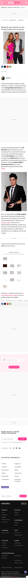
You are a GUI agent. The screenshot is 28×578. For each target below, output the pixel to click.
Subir (23, 503)
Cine (15, 300)
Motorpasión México (18, 567)
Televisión (4, 467)
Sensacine (16, 522)
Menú (2, 3)
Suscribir (22, 438)
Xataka (3, 512)
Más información (15, 576)
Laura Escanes (5, 479)
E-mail (10, 67)
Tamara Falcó (17, 473)
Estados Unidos (9, 300)
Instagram (16, 448)
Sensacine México (18, 560)
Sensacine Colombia (18, 562)
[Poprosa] (14, 3)
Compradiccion (5, 547)
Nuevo (26, 3)
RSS (20, 448)
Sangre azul (17, 463)
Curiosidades (19, 300)
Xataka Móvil (4, 514)
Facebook (2, 67)
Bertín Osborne (13, 20)
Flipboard (8, 67)
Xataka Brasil (4, 558)
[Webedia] (5, 504)
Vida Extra (16, 514)
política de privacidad (17, 442)
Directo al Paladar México (7, 567)
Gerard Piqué (5, 476)
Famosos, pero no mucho (10, 7)
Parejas (16, 470)
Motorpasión (17, 532)
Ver (15, 367)
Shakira (3, 473)
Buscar (21, 496)
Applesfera (4, 517)
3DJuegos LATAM (17, 555)
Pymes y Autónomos (18, 545)
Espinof (15, 525)
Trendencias (4, 543)
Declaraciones (5, 470)
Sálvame (16, 476)
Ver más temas (5, 487)
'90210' (3, 168)
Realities (4, 463)
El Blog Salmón (17, 543)
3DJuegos (16, 512)
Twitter (5, 67)
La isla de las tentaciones (17, 480)
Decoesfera (4, 545)
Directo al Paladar (5, 532)
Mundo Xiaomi (5, 522)
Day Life (7, 293)
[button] (9, 78)
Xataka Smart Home (6, 519)
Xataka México (5, 555)
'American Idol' (5, 222)
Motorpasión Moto (18, 535)
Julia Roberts (20, 20)
